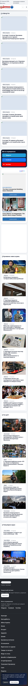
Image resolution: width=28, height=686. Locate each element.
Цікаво (3, 636)
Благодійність (5, 619)
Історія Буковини (6, 661)
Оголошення (5, 643)
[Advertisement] (14, 238)
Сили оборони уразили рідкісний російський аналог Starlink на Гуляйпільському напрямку (12, 544)
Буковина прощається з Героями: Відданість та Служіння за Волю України (13, 62)
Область (6, 275)
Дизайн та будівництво (8, 657)
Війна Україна (6, 32)
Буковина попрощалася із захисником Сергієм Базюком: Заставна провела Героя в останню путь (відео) (13, 515)
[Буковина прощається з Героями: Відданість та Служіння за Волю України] (14, 49)
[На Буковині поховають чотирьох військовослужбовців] (14, 266)
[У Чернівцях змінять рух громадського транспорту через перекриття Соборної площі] (14, 368)
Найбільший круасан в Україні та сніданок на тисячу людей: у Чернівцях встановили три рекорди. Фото (13, 405)
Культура (4, 615)
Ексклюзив (6, 434)
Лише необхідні (14, 682)
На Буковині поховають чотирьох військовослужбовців (13, 278)
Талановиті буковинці (8, 664)
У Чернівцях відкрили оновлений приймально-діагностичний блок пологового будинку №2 (13, 302)
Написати (5, 595)
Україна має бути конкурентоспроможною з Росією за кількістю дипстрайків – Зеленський (13, 570)
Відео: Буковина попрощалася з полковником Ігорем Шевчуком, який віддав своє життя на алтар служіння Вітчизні (13, 89)
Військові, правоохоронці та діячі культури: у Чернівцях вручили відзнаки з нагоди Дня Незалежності (13, 328)
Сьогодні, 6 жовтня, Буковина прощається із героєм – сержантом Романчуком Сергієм (13, 37)
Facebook (11, 608)
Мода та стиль (5, 654)
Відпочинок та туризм (8, 647)
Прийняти (6, 682)
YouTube (18, 608)
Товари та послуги (7, 650)
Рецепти (3, 671)
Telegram (4, 608)
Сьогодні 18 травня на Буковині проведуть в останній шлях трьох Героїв (13, 142)
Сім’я (2, 667)
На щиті (3, 629)
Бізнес (3, 626)
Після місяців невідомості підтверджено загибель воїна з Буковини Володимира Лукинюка (13, 438)
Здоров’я (3, 633)
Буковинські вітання (7, 640)
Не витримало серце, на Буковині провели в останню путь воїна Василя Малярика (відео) (12, 489)
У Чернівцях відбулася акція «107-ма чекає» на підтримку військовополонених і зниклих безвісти (13, 464)
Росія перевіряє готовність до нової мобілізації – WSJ (12, 533)
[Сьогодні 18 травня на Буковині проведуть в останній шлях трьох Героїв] (14, 128)
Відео (5, 459)
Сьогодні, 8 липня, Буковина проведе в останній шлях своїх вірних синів (12, 116)
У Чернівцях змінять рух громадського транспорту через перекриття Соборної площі (13, 380)
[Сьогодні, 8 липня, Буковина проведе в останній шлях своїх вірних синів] (14, 103)
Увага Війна (7, 530)
